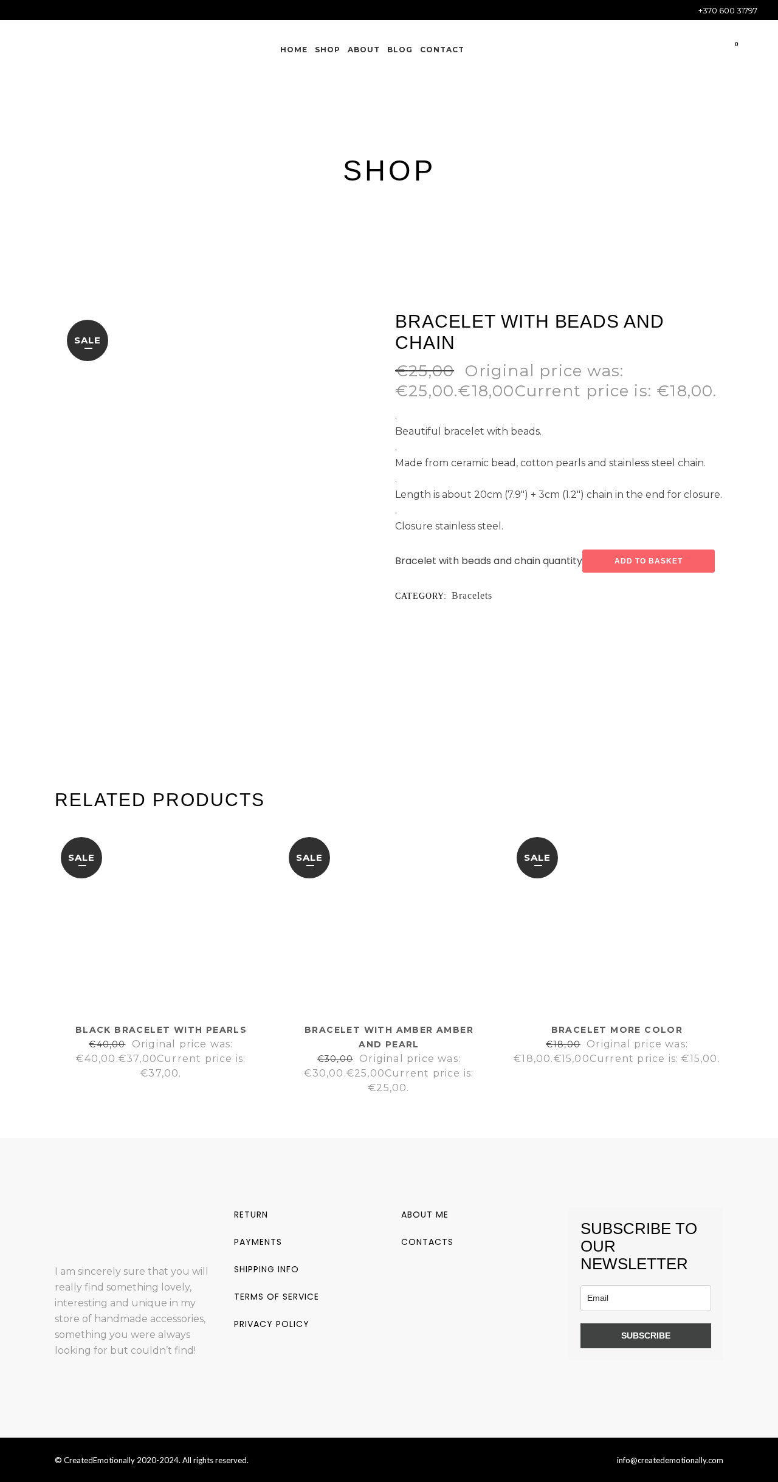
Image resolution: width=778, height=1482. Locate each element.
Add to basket (648, 561)
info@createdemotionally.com (670, 1460)
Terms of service (276, 1297)
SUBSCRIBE (645, 1335)
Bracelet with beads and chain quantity (488, 561)
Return (251, 1214)
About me (425, 1214)
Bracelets (472, 595)
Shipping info (266, 1269)
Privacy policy (271, 1324)
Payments (258, 1242)
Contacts (427, 1242)
